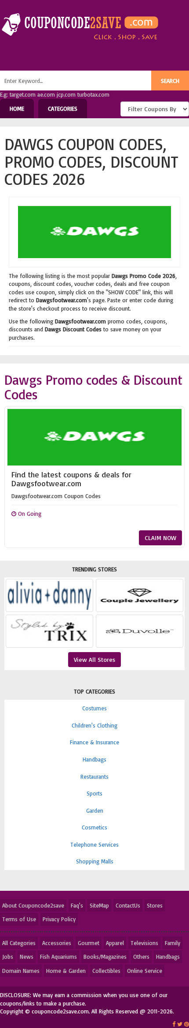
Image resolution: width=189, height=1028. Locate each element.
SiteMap (99, 905)
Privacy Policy (59, 919)
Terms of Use (19, 919)
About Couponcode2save (33, 905)
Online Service (144, 970)
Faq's (77, 905)
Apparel (115, 942)
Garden (94, 810)
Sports (94, 793)
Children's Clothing (94, 725)
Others (141, 956)
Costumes (94, 708)
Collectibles (106, 970)
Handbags (94, 759)
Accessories (56, 942)
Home (17, 108)
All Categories (19, 942)
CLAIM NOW (160, 537)
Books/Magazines (105, 956)
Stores (155, 905)
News (26, 956)
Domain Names (21, 970)
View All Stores (94, 659)
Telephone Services (94, 844)
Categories (62, 108)
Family (172, 942)
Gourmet (88, 942)
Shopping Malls (94, 861)
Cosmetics (94, 827)
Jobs (7, 956)
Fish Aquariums (58, 956)
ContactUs (128, 905)
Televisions (144, 942)
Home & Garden (66, 970)
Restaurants (94, 776)
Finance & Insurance (94, 742)
